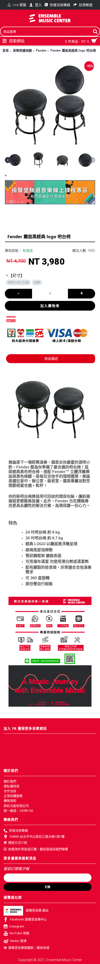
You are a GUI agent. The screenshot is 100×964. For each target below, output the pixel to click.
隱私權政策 (11, 786)
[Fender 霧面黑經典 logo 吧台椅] (50, 105)
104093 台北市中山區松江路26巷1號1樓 (37, 836)
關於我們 (10, 781)
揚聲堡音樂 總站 (37, 910)
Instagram (16, 926)
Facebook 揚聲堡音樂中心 (28, 919)
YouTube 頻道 (19, 933)
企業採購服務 (13, 796)
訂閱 (47, 887)
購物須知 (10, 800)
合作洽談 (10, 791)
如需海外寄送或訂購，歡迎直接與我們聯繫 (38, 849)
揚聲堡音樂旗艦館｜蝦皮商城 (28, 947)
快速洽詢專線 (18, 830)
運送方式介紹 (17, 843)
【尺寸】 (16, 275)
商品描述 (51, 358)
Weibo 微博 (18, 941)
